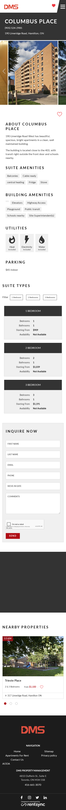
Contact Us (17, 759)
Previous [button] (4, 71)
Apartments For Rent (17, 755)
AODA (6, 763)
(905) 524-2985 (13, 28)
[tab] (5, 703)
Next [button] (62, 71)
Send (12, 536)
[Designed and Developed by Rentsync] (33, 804)
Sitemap (49, 751)
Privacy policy (49, 755)
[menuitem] (17, 751)
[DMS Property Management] (11, 6)
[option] (33, 72)
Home (17, 751)
